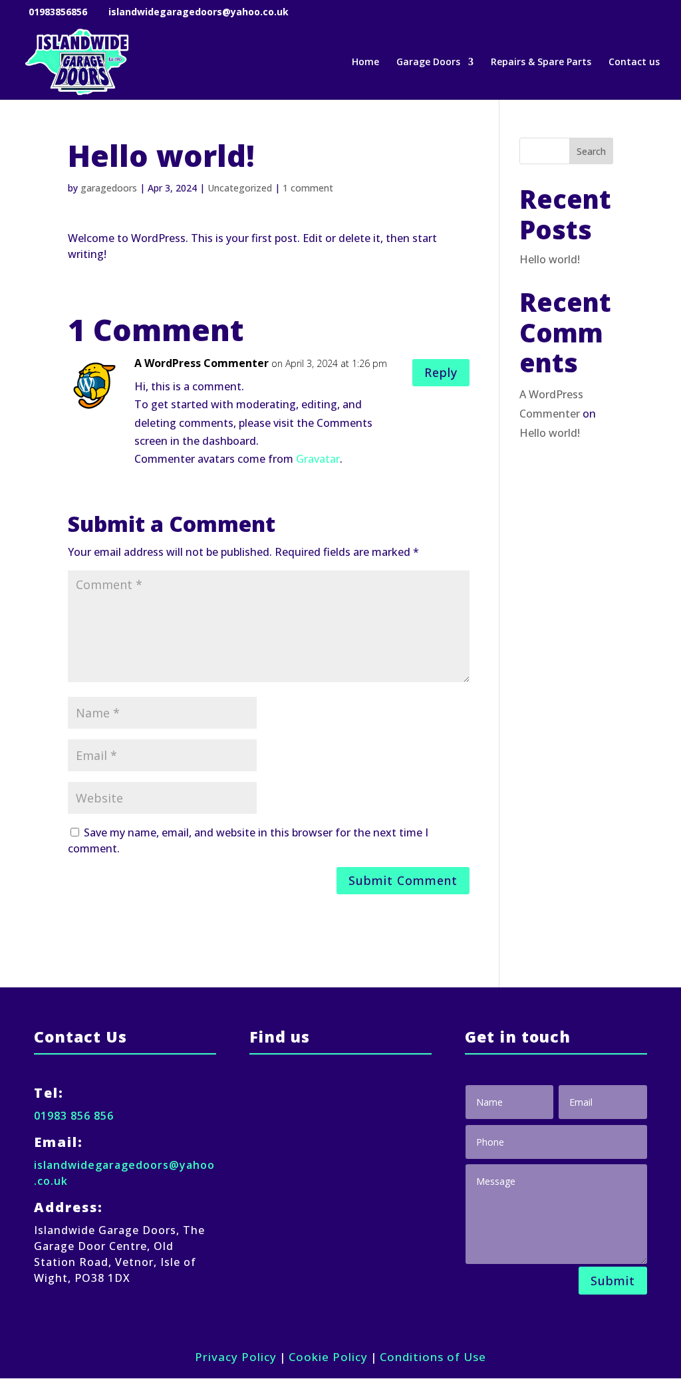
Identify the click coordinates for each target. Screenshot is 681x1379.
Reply (441, 372)
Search (591, 151)
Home (365, 62)
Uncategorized (239, 188)
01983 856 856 (74, 1115)
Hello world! (549, 259)
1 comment (308, 188)
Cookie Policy (328, 1356)
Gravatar (318, 458)
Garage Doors (428, 62)
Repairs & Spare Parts (541, 62)
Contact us (634, 62)
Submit (613, 1281)
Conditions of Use (433, 1356)
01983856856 (58, 11)
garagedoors (108, 188)
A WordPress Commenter (201, 363)
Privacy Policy (236, 1356)
